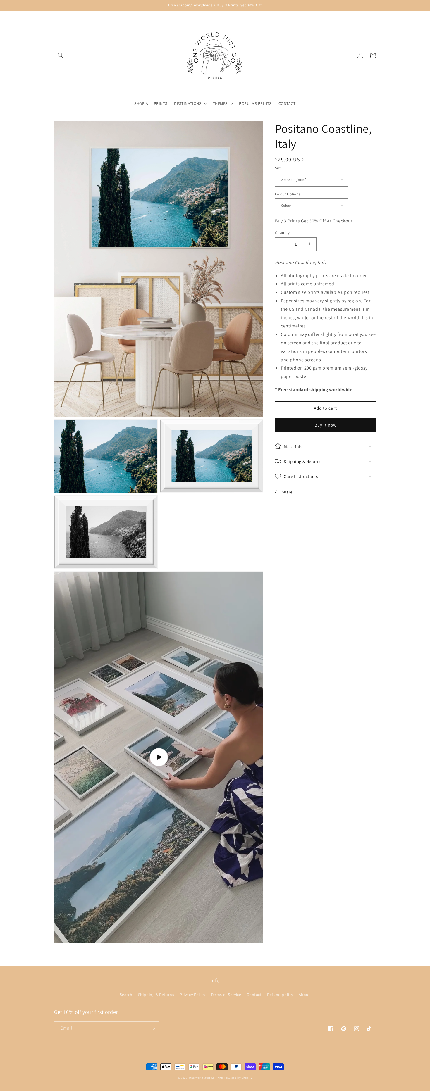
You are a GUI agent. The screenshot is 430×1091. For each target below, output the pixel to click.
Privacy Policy (192, 994)
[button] (60, 55)
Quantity (282, 232)
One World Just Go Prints (206, 1078)
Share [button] (287, 491)
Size (278, 167)
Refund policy (280, 994)
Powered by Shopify (238, 1078)
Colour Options (287, 193)
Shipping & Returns (156, 994)
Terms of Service (226, 994)
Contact (254, 994)
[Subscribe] (152, 1028)
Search (126, 994)
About (304, 994)
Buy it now (325, 424)
